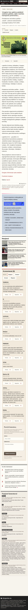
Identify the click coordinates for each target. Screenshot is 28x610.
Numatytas (7, 61)
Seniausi (17, 274)
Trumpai (7, 3)
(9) (18, 15)
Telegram (11, 30)
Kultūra (20, 3)
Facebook (6, 30)
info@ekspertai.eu (5, 188)
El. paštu (16, 30)
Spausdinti (16, 61)
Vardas (5, 436)
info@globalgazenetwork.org (6, 605)
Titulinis (2, 3)
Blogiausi (13, 277)
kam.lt (8, 180)
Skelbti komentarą (10, 453)
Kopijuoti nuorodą (5, 32)
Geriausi (6, 277)
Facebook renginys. (7, 176)
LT (17, 1)
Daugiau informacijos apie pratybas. (12, 172)
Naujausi (10, 274)
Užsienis (24, 3)
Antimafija (15, 3)
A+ (11, 61)
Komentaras (7, 441)
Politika (11, 3)
